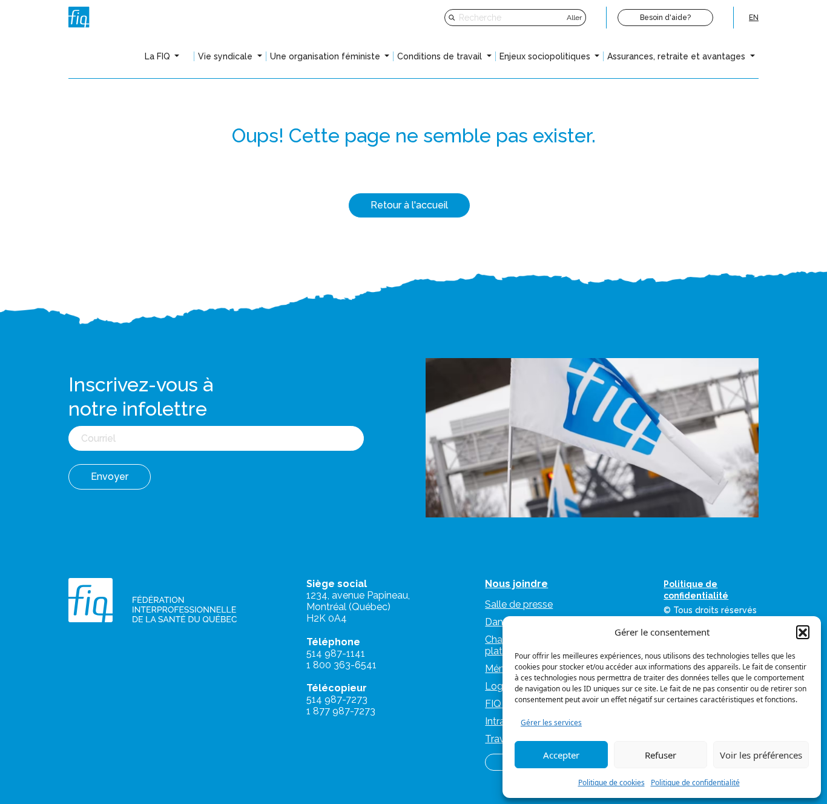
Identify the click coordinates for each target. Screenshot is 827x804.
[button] (803, 632)
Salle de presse (519, 604)
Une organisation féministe (326, 56)
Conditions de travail (440, 56)
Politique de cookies (611, 782)
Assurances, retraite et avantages (677, 56)
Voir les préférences (761, 755)
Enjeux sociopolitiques (546, 56)
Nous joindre (516, 584)
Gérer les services (551, 722)
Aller (574, 17)
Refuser (660, 755)
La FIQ (159, 56)
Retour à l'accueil (409, 205)
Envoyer (109, 476)
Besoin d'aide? (665, 17)
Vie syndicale (226, 56)
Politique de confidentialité (695, 782)
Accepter (561, 755)
